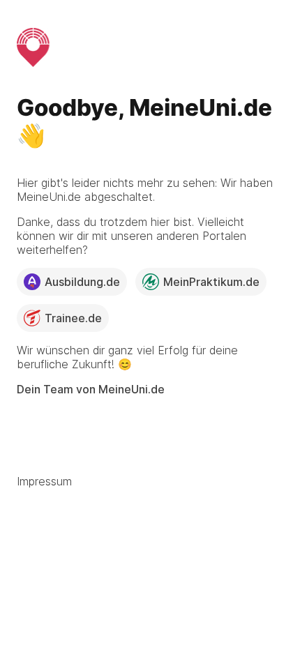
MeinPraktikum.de (211, 282)
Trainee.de (73, 318)
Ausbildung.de (82, 282)
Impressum (44, 481)
